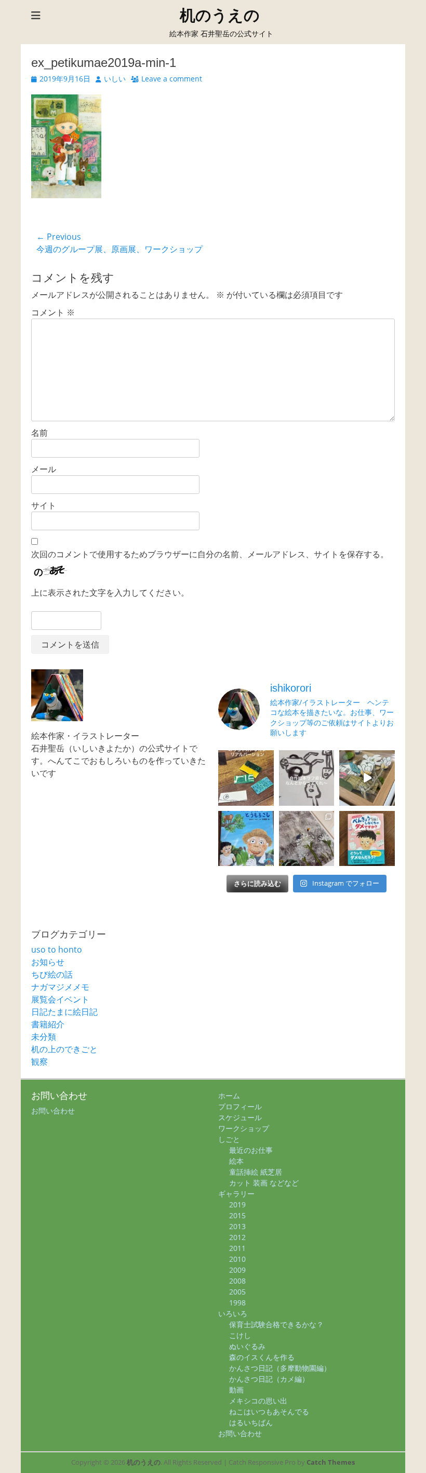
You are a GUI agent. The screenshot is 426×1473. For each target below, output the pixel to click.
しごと (229, 1139)
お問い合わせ (53, 1111)
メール (43, 469)
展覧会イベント (60, 999)
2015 (237, 1215)
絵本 (236, 1161)
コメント (53, 312)
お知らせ (47, 962)
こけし (240, 1335)
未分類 (43, 1036)
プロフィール (240, 1106)
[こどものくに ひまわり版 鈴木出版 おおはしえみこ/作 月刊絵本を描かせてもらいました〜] (246, 838)
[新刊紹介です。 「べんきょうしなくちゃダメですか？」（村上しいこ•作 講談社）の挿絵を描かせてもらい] (367, 838)
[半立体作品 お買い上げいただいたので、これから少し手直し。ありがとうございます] (367, 778)
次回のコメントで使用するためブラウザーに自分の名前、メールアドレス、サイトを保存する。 (210, 554)
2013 (237, 1226)
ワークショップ (243, 1128)
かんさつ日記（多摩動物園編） (280, 1368)
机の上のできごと (64, 1049)
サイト (43, 505)
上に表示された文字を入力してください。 (110, 592)
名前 (39, 432)
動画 (236, 1390)
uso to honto (56, 949)
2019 (237, 1204)
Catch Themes (331, 1462)
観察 (39, 1061)
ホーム (229, 1095)
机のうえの (220, 15)
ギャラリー (236, 1194)
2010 (237, 1259)
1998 (237, 1302)
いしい (115, 79)
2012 (237, 1237)
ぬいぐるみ (247, 1346)
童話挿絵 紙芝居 (255, 1172)
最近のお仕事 (251, 1150)
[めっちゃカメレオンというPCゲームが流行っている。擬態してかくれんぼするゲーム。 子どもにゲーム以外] (246, 778)
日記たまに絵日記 (64, 1011)
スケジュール (240, 1117)
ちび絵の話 (52, 974)
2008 (237, 1281)
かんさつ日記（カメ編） (269, 1379)
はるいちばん (251, 1422)
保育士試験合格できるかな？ (276, 1324)
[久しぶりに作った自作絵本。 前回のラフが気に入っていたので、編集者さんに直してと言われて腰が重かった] (307, 778)
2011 (237, 1248)
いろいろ (232, 1313)
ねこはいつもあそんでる (269, 1411)
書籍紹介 (47, 1024)
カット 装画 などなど (264, 1183)
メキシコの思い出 (258, 1401)
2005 (237, 1292)
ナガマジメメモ (60, 987)
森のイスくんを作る (262, 1357)
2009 (237, 1270)
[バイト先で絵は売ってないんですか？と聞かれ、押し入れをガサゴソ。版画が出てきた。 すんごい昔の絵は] (307, 838)
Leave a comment (171, 79)
